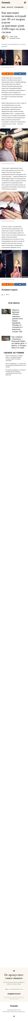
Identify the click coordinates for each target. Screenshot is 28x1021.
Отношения (18, 7)
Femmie (10, 2)
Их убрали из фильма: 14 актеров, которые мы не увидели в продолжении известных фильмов (16, 372)
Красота (10, 7)
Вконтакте (14, 1016)
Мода (4, 7)
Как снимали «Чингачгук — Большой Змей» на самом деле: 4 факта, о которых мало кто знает (19, 342)
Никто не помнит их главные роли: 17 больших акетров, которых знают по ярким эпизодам (14, 358)
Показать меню (25, 2)
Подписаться (14, 994)
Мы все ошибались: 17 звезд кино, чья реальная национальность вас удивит (16, 365)
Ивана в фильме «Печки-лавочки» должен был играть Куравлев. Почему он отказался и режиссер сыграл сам (17, 321)
